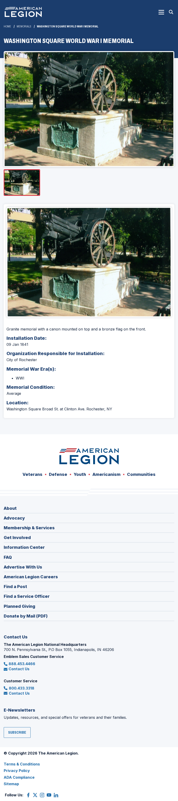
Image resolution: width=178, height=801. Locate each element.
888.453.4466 (22, 663)
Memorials (24, 26)
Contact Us (19, 669)
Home (7, 26)
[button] (161, 12)
